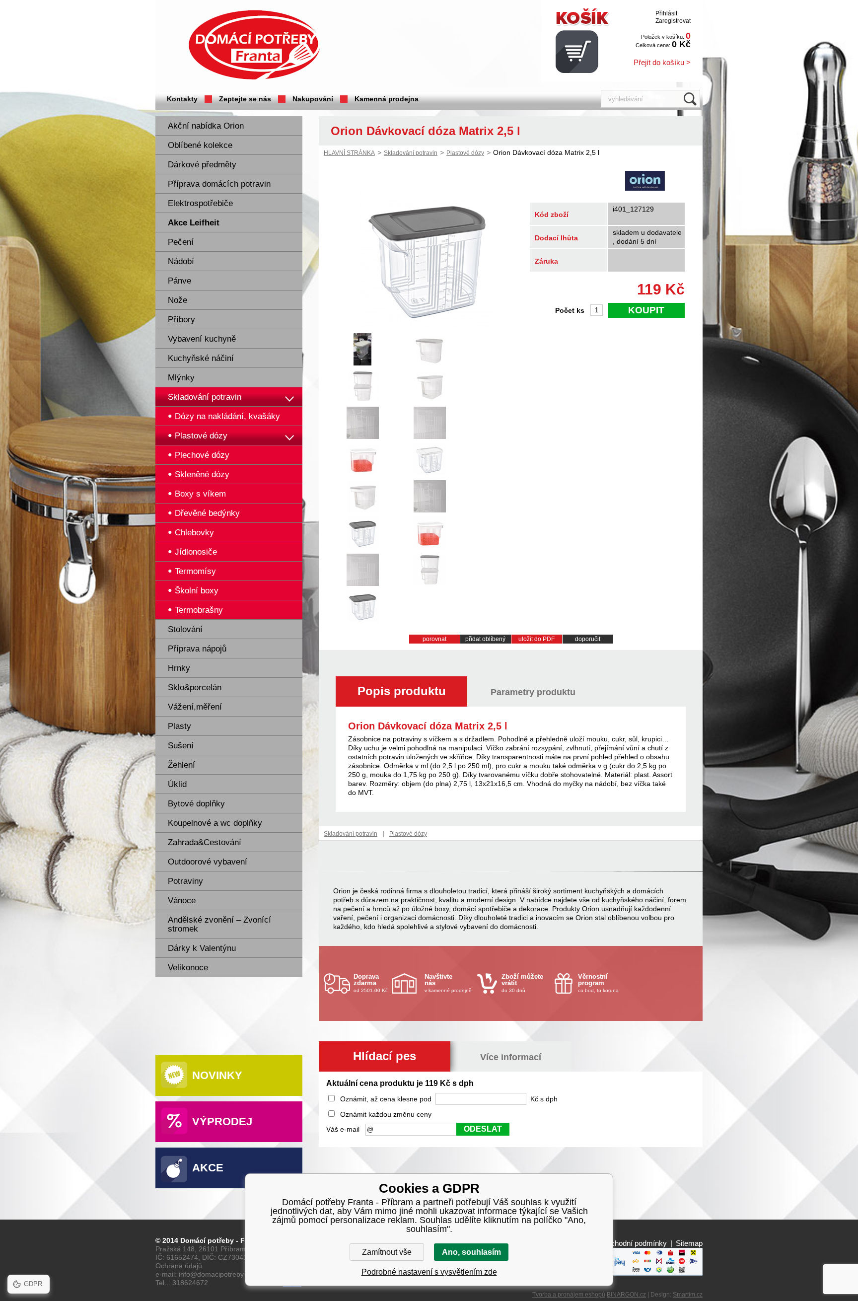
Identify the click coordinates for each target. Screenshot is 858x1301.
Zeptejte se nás (245, 99)
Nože (177, 300)
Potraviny (185, 881)
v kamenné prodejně (448, 983)
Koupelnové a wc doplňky (215, 823)
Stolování (185, 629)
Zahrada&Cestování (204, 842)
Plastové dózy (465, 152)
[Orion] (645, 182)
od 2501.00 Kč (371, 983)
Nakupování (312, 99)
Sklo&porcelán (194, 687)
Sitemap (689, 1243)
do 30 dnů (522, 983)
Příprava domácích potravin (219, 184)
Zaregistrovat (673, 20)
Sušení (181, 745)
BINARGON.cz (626, 1294)
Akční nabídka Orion (206, 126)
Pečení (181, 242)
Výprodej (222, 1121)
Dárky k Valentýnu (202, 948)
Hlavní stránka (349, 152)
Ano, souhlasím (471, 1252)
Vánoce (182, 900)
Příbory (181, 319)
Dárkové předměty (202, 164)
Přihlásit (666, 13)
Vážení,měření (195, 707)
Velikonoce (188, 967)
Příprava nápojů (197, 648)
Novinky (217, 1075)
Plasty (179, 726)
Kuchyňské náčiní (201, 358)
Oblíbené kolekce (200, 145)
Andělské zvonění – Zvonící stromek (219, 924)
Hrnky (179, 668)
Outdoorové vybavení (207, 862)
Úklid (177, 784)
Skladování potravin (204, 397)
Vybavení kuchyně (202, 339)
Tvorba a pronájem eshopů (568, 1294)
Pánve (179, 281)
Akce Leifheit (193, 222)
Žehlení (181, 765)
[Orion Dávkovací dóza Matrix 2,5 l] (428, 326)
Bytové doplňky (196, 803)
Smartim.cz (688, 1294)
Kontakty (182, 99)
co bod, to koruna (598, 983)
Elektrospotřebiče (200, 203)
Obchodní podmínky (634, 1243)
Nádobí (181, 261)
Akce (207, 1167)
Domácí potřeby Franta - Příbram (254, 45)
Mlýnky (181, 377)
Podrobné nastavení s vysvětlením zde (429, 1272)
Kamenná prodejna (387, 99)
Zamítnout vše (387, 1252)
